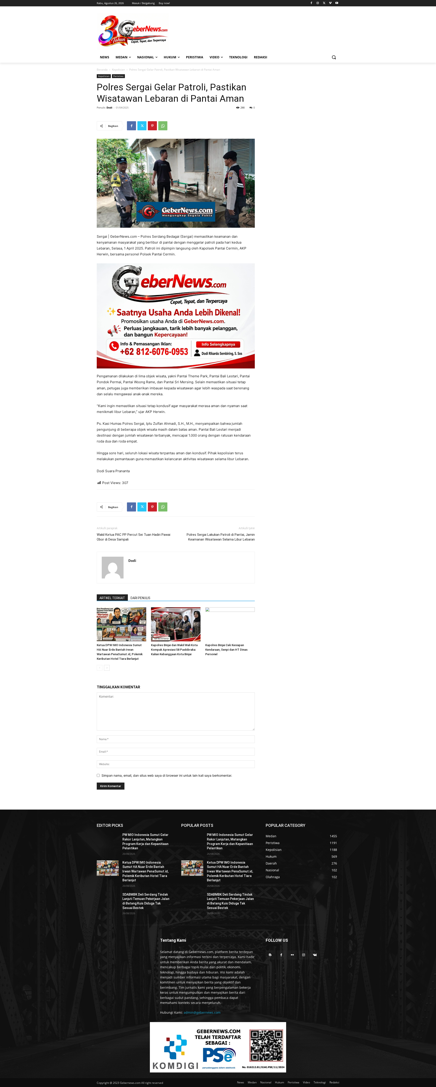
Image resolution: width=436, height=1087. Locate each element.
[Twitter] (324, 3)
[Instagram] (317, 3)
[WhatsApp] (162, 125)
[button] (333, 57)
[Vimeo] (330, 3)
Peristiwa (118, 76)
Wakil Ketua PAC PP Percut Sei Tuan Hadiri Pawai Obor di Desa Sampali (133, 537)
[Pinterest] (152, 125)
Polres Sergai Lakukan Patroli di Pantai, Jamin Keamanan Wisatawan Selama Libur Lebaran (221, 537)
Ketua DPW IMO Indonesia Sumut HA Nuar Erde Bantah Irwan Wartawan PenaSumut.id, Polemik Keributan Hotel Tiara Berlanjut (145, 871)
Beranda (102, 70)
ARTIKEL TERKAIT (112, 598)
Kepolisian (118, 70)
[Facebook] (311, 3)
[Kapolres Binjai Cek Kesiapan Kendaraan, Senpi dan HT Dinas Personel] (230, 624)
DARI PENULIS (140, 598)
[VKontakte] (314, 955)
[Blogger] (270, 955)
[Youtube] (336, 3)
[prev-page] (99, 668)
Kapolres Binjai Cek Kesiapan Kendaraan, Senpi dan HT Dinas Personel (226, 649)
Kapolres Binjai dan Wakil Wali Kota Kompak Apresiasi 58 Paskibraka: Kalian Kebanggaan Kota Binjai (174, 649)
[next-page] (107, 668)
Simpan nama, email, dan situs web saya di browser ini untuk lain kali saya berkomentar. (167, 775)
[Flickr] (292, 955)
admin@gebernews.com (202, 1012)
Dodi (109, 107)
